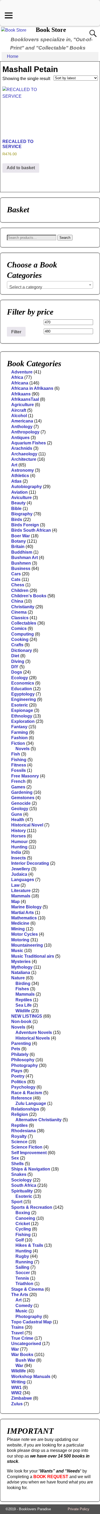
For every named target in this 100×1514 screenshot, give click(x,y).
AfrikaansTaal (25, 399)
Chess (17, 585)
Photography (24, 1065)
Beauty (18, 503)
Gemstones (22, 797)
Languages (22, 879)
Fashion (19, 737)
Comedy (24, 1305)
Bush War (25, 1360)
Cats (16, 579)
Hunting (19, 847)
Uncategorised (26, 1343)
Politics (18, 1081)
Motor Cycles (24, 934)
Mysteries (21, 961)
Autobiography (26, 486)
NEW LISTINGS (26, 1016)
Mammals (20, 896)
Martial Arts (22, 912)
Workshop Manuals (30, 1376)
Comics (19, 628)
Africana (19, 383)
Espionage (22, 710)
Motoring (20, 940)
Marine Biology (26, 907)
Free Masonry (25, 776)
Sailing (22, 1267)
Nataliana (20, 972)
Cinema (19, 612)
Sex (15, 1158)
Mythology (22, 967)
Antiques (20, 437)
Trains (17, 1327)
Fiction (18, 743)
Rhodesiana (23, 1130)
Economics (22, 683)
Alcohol (19, 415)
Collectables (23, 623)
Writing (18, 1382)
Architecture (23, 459)
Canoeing (25, 1218)
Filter (16, 331)
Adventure (22, 372)
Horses (18, 836)
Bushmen (21, 563)
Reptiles (23, 1000)
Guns (16, 814)
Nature (18, 978)
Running (24, 1262)
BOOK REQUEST (50, 1476)
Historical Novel (27, 825)
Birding (22, 983)
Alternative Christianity (38, 1119)
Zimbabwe (21, 1398)
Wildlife (22, 1011)
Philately (20, 1054)
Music (17, 950)
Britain (18, 546)
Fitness (18, 765)
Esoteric (19, 705)
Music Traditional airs (32, 956)
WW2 (16, 1393)
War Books (22, 1354)
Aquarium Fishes (28, 443)
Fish (15, 754)
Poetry (18, 1076)
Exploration (23, 721)
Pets (15, 1049)
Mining (18, 929)
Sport (16, 1201)
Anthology (22, 426)
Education (21, 688)
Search (64, 238)
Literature (21, 890)
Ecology (19, 677)
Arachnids (21, 448)
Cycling (23, 1229)
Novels (22, 748)
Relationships (25, 1109)
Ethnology (21, 716)
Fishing (18, 759)
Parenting (21, 1043)
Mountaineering (27, 945)
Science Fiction (26, 1147)
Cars (16, 574)
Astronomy (22, 470)
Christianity (22, 607)
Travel (17, 1333)
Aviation (19, 492)
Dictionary (21, 650)
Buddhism (21, 552)
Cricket (22, 1223)
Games (18, 787)
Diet (15, 656)
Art (14, 465)
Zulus (17, 1404)
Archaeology (24, 454)
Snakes (18, 1174)
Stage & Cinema (27, 1289)
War (15, 1349)
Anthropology (25, 432)
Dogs (16, 672)
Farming (19, 732)
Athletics (20, 475)
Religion (19, 1114)
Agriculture (22, 404)
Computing (22, 634)
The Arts (19, 1294)
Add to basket (21, 167)
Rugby (22, 1256)
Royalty (19, 1136)
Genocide (21, 803)
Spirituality (22, 1191)
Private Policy (78, 1509)
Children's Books (28, 596)
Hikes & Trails (29, 1245)
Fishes (22, 989)
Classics (20, 618)
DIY (14, 667)
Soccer (22, 1272)
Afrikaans (21, 394)
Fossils (18, 770)
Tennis (22, 1278)
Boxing (22, 1212)
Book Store (51, 29)
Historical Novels (32, 1038)
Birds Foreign (25, 525)
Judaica (19, 874)
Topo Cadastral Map (31, 1322)
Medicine (20, 923)
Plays (16, 1071)
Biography (22, 514)
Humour (19, 841)
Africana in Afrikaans (32, 388)
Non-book (21, 1021)
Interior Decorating (30, 863)
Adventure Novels (33, 1032)
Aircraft (18, 410)
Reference (21, 1098)
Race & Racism (26, 1092)
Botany (18, 541)
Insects (18, 858)
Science (19, 1141)
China (17, 601)
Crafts (17, 645)
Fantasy (19, 726)
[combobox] (50, 285)
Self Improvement (29, 1152)
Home (12, 56)
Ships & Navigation (30, 1169)
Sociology (21, 1180)
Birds (16, 519)
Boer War (20, 536)
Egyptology (23, 694)
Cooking (20, 639)
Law (15, 885)
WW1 (16, 1387)
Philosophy (22, 1060)
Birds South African (31, 530)
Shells (17, 1163)
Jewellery (20, 869)
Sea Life (23, 1005)
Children (20, 590)
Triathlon (24, 1283)
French (18, 781)
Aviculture (21, 497)
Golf (19, 1240)
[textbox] (50, 287)
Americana (22, 421)
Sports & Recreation (31, 1207)
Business (20, 568)
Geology (19, 808)
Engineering (23, 699)
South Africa (23, 1185)
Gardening (22, 792)
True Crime (22, 1338)
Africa (17, 377)
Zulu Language (30, 1103)
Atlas (16, 481)
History (18, 830)
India (16, 852)
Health (17, 819)
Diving (17, 661)
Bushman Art (24, 557)
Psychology (23, 1087)
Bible (16, 508)
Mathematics (24, 918)
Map (15, 901)
